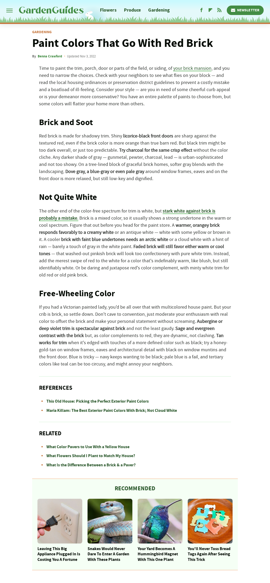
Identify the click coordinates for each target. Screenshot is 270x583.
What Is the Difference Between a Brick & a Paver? (91, 465)
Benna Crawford (50, 56)
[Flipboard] (210, 10)
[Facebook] (201, 10)
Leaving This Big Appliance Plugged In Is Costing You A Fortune (58, 554)
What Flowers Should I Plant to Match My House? (90, 455)
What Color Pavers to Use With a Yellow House (87, 446)
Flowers (108, 10)
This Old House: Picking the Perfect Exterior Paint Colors (97, 401)
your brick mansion (192, 68)
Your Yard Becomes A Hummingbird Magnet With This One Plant (158, 554)
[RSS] (219, 10)
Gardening (159, 10)
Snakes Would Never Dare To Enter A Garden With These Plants (108, 554)
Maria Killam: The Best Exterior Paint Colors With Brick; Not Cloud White (111, 410)
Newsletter (248, 10)
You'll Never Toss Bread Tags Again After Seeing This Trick (209, 554)
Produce (132, 10)
